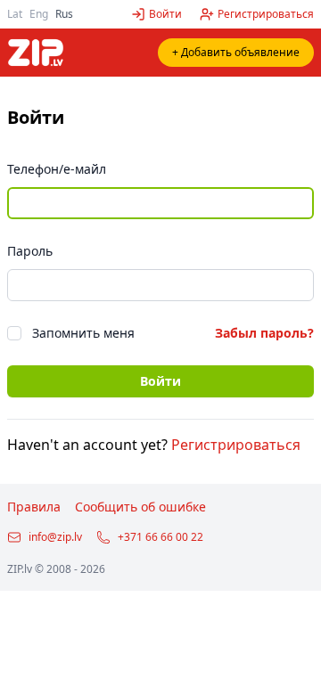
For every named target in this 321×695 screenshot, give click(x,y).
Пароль (30, 250)
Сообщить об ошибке (140, 506)
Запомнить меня (83, 332)
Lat (14, 13)
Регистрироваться (235, 444)
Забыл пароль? (264, 332)
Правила (34, 506)
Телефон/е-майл (56, 168)
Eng (38, 13)
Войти (160, 380)
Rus (64, 13)
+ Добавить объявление (236, 52)
